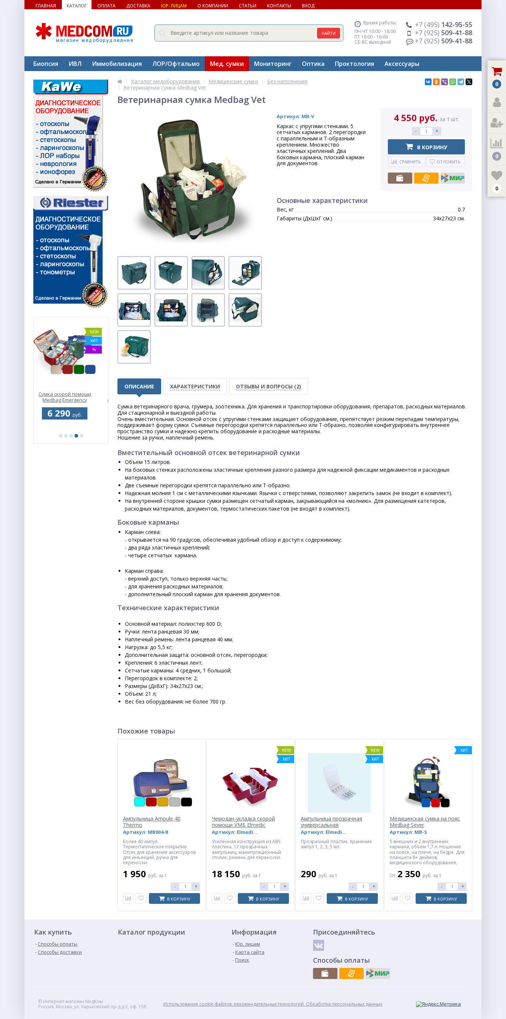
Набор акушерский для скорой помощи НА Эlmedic (71, 397)
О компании (212, 6)
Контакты (279, 6)
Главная (46, 6)
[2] (66, 436)
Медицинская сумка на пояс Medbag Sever (425, 822)
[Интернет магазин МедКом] (119, 81)
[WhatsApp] (452, 81)
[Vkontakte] (318, 945)
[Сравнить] (128, 898)
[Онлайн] (452, 178)
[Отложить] (141, 898)
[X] (469, 81)
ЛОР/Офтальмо (176, 64)
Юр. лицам (174, 6)
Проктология (354, 64)
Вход (308, 6)
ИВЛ (75, 64)
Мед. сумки (227, 64)
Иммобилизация (117, 64)
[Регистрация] (496, 123)
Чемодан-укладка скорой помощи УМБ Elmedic (243, 822)
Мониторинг (273, 64)
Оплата (106, 6)
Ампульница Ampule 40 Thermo (151, 822)
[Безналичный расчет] (426, 178)
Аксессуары (402, 64)
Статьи (247, 6)
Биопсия (45, 64)
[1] (61, 436)
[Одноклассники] (436, 81)
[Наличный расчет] (400, 178)
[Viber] (444, 81)
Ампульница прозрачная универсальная (331, 822)
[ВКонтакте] (428, 81)
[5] (81, 436)
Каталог (77, 6)
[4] (76, 436)
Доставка (138, 6)
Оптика (313, 64)
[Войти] (496, 103)
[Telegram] (460, 81)
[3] (71, 436)
